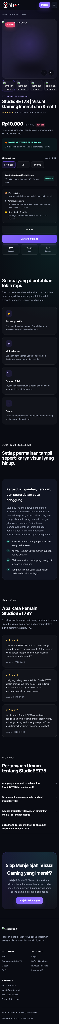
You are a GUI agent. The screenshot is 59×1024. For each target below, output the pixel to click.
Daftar (44, 4)
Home (4, 14)
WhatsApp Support (11, 990)
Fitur (4, 956)
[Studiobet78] (11, 5)
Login (34, 956)
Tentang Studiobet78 (12, 961)
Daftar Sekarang (29, 238)
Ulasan (5, 965)
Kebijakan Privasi (10, 994)
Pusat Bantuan (9, 985)
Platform (14, 14)
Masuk (29, 229)
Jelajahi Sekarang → (29, 900)
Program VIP (37, 970)
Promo (37, 164)
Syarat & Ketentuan (11, 999)
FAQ (4, 970)
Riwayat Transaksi (39, 965)
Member (8, 164)
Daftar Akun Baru (39, 961)
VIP (23, 164)
